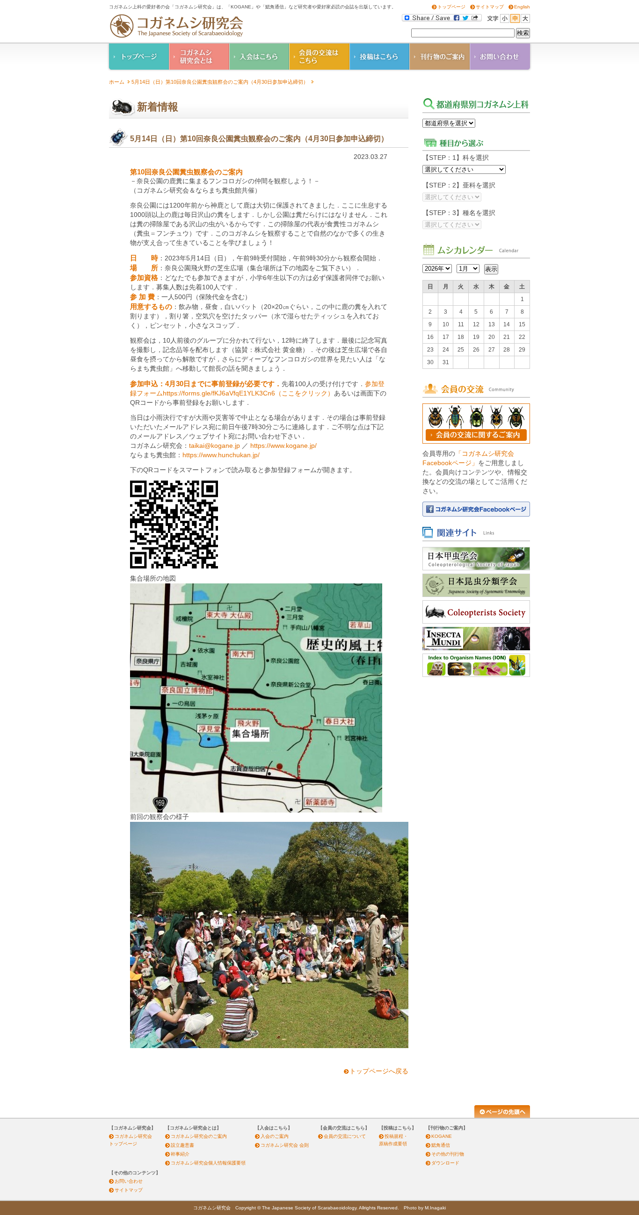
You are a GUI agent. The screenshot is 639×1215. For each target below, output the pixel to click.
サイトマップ (490, 6)
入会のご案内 (275, 1136)
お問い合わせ (129, 1181)
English (522, 6)
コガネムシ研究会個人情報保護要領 (208, 1162)
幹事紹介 (180, 1154)
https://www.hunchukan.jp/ (221, 455)
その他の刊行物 (447, 1154)
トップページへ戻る (378, 1071)
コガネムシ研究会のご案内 (199, 1136)
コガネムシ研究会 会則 (285, 1145)
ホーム (116, 82)
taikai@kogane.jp (214, 445)
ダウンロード (445, 1162)
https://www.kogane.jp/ (283, 445)
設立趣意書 (182, 1145)
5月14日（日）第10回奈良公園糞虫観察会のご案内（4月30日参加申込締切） (219, 82)
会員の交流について (345, 1136)
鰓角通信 (440, 1145)
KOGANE (441, 1136)
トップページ (451, 6)
